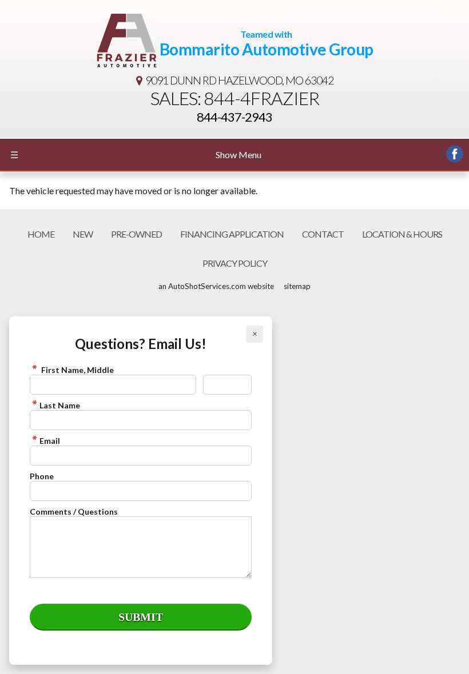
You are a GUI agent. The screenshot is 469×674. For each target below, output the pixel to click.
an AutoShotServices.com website (216, 286)
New (83, 233)
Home (40, 233)
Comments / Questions (74, 511)
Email (49, 441)
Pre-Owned (136, 233)
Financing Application (232, 233)
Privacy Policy (234, 263)
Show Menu (135, 154)
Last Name (59, 405)
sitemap (297, 286)
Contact (323, 233)
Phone (42, 476)
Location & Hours (402, 233)
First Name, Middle (76, 370)
